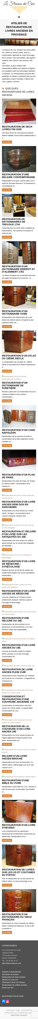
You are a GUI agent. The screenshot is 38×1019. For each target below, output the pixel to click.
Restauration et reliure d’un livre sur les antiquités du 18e (19, 534)
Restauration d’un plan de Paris (18, 476)
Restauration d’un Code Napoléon (18, 431)
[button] (19, 17)
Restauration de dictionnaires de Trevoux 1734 (13, 222)
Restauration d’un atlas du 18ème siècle (19, 357)
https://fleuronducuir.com (11, 963)
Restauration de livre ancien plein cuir (17, 670)
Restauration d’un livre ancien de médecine (18, 592)
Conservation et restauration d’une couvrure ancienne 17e (18, 699)
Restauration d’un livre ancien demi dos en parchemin (18, 504)
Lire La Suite (7, 142)
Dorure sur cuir (8, 988)
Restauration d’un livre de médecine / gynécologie (18, 564)
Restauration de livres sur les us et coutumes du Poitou (18, 872)
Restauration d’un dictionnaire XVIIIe (14, 312)
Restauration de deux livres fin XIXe (17, 128)
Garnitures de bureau (10, 974)
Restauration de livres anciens (13, 977)
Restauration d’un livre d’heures (18, 826)
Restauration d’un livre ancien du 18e (18, 646)
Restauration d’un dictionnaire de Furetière (14, 385)
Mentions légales (19, 1015)
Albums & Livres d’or (10, 980)
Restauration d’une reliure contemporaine (18, 175)
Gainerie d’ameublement (11, 972)
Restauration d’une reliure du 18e (15, 619)
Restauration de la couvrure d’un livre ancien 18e (16, 729)
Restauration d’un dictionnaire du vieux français (17, 917)
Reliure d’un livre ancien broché (14, 757)
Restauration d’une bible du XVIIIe (15, 781)
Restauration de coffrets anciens (14, 985)
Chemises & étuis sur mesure (13, 982)
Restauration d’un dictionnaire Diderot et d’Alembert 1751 (18, 269)
